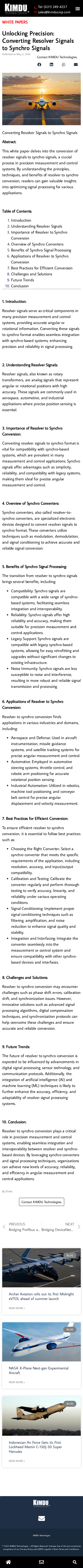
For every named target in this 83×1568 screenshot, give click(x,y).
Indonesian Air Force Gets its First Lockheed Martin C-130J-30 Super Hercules (35, 1447)
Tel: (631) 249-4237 (52, 6)
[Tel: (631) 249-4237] (35, 7)
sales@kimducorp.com (54, 12)
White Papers (15, 22)
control (39, 484)
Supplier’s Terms (51, 1549)
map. (54, 1546)
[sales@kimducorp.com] (35, 12)
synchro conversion (36, 716)
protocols (36, 1073)
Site (50, 1546)
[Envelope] (41, 1518)
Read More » (17, 1308)
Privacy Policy (26, 1549)
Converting (49, 328)
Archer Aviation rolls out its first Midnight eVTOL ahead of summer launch (41, 1296)
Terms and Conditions (69, 1549)
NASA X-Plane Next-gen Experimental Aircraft (39, 1370)
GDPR (40, 1549)
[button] (77, 8)
